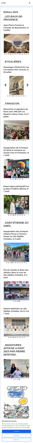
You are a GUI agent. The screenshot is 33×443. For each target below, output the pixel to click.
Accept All (16, 431)
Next (26, 43)
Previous (6, 43)
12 (26, 262)
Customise (16, 435)
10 (23, 140)
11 (25, 140)
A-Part (3, 3)
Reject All (16, 439)
